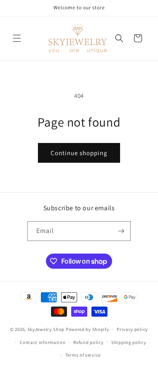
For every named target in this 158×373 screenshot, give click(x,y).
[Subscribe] (121, 231)
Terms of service (83, 355)
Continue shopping (79, 153)
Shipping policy (128, 342)
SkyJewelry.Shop (46, 329)
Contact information (42, 342)
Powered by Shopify (87, 329)
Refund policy (88, 342)
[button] (17, 38)
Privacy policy (132, 329)
